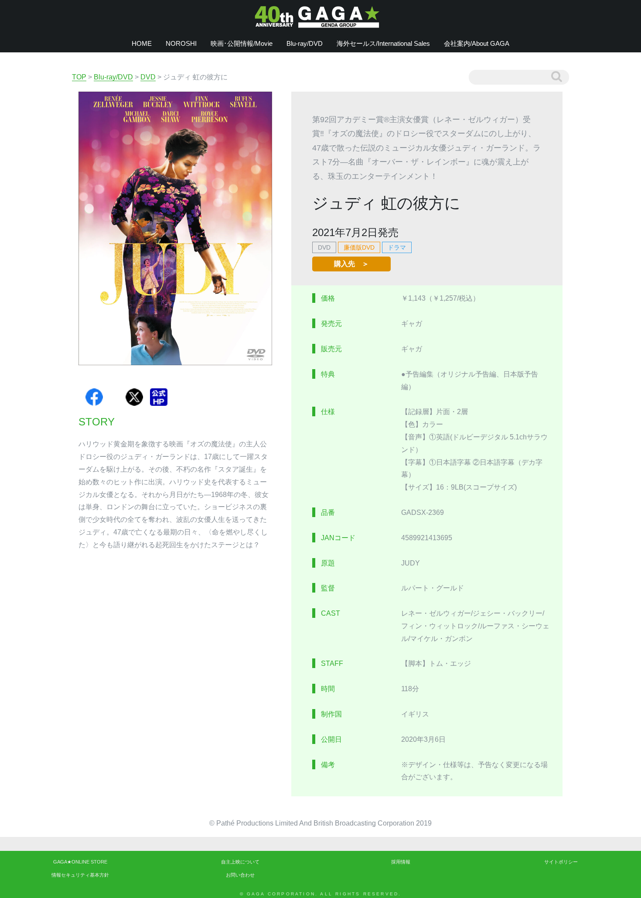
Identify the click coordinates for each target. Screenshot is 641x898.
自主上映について (240, 861)
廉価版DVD (359, 247)
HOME (142, 43)
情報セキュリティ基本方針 (80, 874)
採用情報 (400, 861)
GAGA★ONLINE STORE (80, 861)
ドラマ (397, 247)
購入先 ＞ (351, 263)
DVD (324, 247)
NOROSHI (181, 43)
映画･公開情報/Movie (242, 43)
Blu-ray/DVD (304, 43)
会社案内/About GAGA (476, 43)
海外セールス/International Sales (383, 43)
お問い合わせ (240, 874)
